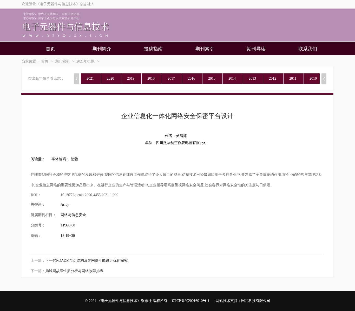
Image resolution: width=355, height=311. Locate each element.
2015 (211, 78)
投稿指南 (153, 48)
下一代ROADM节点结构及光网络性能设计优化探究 (86, 260)
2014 (232, 78)
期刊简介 (102, 48)
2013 (252, 78)
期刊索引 (204, 48)
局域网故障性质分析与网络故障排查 (74, 271)
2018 (151, 78)
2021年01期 (85, 61)
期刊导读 (256, 48)
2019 (130, 78)
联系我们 (307, 48)
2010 (313, 78)
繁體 (74, 159)
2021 (90, 78)
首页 (50, 48)
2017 (171, 78)
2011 (292, 78)
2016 (191, 78)
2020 (110, 78)
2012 (272, 78)
